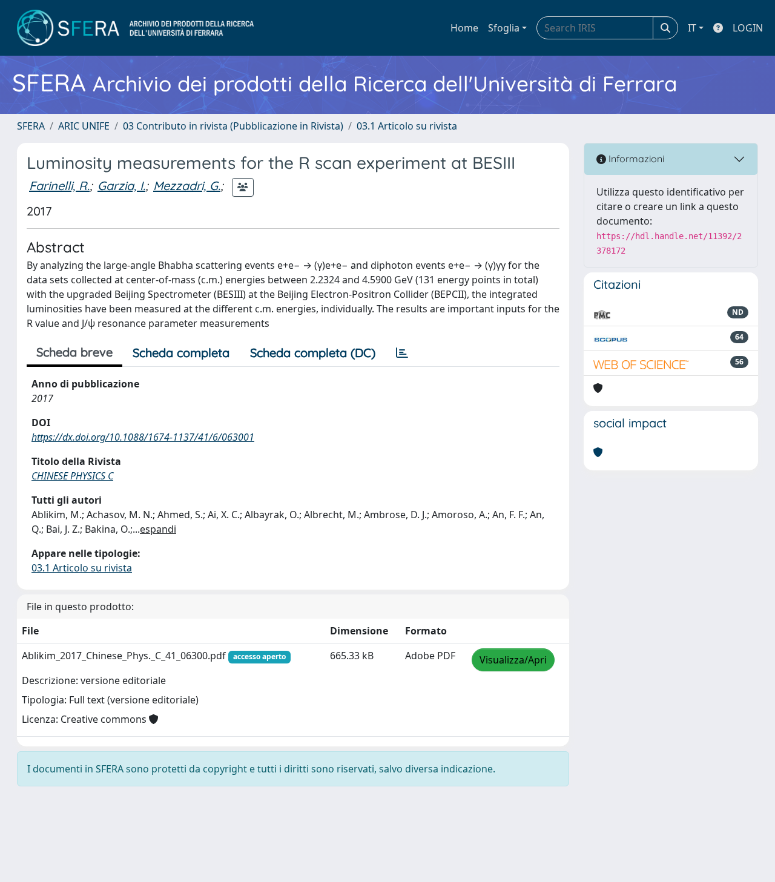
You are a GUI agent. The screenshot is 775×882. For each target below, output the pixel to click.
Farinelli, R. (59, 185)
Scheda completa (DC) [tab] (312, 352)
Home (464, 28)
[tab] (402, 353)
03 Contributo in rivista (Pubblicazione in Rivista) (233, 126)
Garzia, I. (121, 185)
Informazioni (635, 159)
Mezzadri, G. (186, 185)
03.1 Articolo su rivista (407, 126)
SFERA (31, 126)
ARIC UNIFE (84, 126)
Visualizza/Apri (513, 659)
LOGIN (748, 28)
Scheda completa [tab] (181, 352)
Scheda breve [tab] (74, 352)
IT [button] (692, 28)
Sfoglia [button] (503, 28)
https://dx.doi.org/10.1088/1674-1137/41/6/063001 (142, 437)
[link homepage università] (135, 27)
